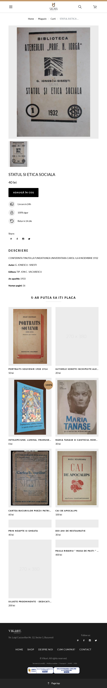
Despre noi (45, 649)
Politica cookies (52, 663)
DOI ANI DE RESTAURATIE (70, 531)
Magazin (42, 18)
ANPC (70, 663)
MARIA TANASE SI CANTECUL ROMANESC (79, 440)
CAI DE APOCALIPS (66, 510)
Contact (85, 649)
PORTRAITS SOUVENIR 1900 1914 (28, 369)
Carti (53, 18)
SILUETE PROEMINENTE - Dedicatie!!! (31, 601)
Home (31, 18)
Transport (62, 663)
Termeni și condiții (38, 663)
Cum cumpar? (66, 649)
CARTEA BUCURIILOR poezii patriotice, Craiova (38, 510)
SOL (75, 663)
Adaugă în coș (23, 192)
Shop (30, 649)
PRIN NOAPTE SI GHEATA (23, 531)
